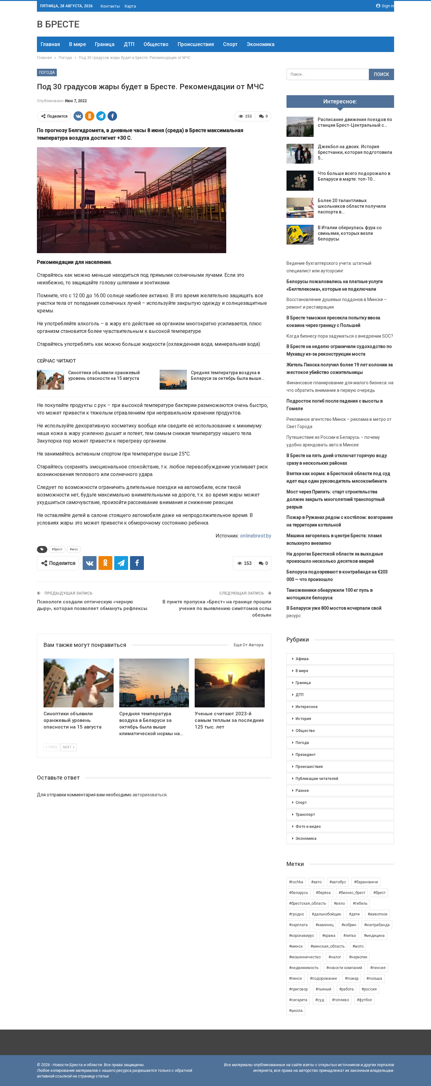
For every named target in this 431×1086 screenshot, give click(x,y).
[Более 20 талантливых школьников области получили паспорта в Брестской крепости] (300, 208)
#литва (349, 935)
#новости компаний (344, 968)
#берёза (323, 893)
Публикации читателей (317, 778)
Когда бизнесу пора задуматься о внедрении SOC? (339, 336)
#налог (334, 957)
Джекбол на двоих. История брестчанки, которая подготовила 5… (355, 152)
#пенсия (378, 968)
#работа (346, 989)
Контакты (110, 6)
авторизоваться (150, 794)
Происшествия (196, 44)
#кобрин (348, 925)
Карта (130, 6)
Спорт (230, 44)
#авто (316, 882)
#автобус (337, 882)
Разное (302, 790)
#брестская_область (307, 903)
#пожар (351, 978)
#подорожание (323, 978)
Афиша (302, 659)
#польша (374, 978)
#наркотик (358, 957)
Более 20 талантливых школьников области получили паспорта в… (352, 206)
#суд (319, 1000)
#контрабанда (377, 925)
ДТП (129, 44)
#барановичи (366, 882)
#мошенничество (305, 957)
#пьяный (323, 989)
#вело (339, 903)
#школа (296, 1010)
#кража (328, 935)
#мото (357, 946)
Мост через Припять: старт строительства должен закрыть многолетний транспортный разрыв (335, 499)
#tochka (296, 882)
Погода (47, 72)
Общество (156, 44)
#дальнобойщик (326, 914)
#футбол (364, 1000)
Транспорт (305, 814)
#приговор (298, 989)
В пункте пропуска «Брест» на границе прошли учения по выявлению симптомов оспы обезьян (216, 608)
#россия (369, 989)
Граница (105, 44)
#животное (377, 914)
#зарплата (298, 925)
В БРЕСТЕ (58, 24)
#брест (57, 549)
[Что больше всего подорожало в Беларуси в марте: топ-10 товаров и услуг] (300, 181)
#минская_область (327, 946)
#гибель (360, 903)
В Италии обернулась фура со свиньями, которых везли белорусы (350, 233)
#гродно (296, 914)
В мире (77, 44)
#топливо (340, 1000)
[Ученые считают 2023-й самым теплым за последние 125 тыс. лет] (230, 683)
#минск (296, 946)
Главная (50, 44)
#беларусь (298, 893)
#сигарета (298, 1000)
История (303, 719)
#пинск (295, 978)
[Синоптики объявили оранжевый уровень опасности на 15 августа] (50, 380)
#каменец (325, 925)
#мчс (74, 549)
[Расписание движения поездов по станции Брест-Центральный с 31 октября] (300, 127)
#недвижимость (303, 968)
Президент (306, 754)
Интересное (307, 707)
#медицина (374, 935)
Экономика (261, 44)
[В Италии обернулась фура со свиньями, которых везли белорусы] (300, 235)
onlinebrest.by (255, 536)
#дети (354, 914)
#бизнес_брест (352, 893)
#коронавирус (301, 935)
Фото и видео (308, 826)
